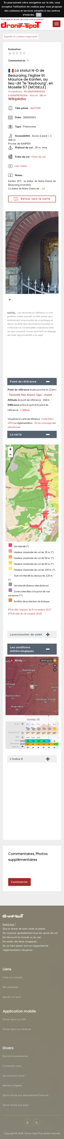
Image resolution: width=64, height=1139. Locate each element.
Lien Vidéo (21, 166)
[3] (17, 53)
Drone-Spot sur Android (17, 1029)
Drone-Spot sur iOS (14, 1019)
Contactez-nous (12, 1065)
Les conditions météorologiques (22, 649)
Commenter (19, 882)
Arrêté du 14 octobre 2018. (27, 613)
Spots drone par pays (15, 1105)
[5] (24, 53)
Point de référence (23, 381)
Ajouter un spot (12, 996)
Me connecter (10, 987)
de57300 (35, 108)
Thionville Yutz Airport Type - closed (30, 394)
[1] (10, 53)
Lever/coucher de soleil (26, 634)
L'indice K (16, 759)
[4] (20, 53)
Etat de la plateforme (15, 1056)
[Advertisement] (32, 355)
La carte (16, 434)
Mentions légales (12, 1085)
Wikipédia (17, 98)
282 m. (43, 95)
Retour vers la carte (35, 199)
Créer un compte (12, 977)
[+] (43, 188)
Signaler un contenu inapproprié (20, 36)
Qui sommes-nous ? (14, 1075)
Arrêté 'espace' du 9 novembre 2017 (31, 609)
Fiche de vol (39, 156)
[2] (13, 53)
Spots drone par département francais (26, 1095)
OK (38, 14)
